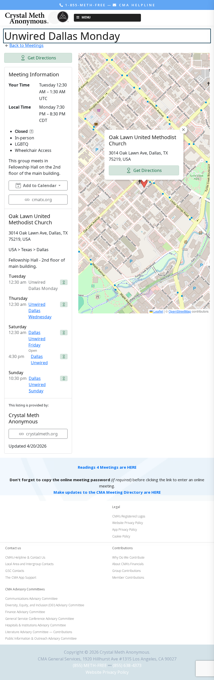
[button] (144, 183)
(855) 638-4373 (127, 665)
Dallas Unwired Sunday (37, 384)
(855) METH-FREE (90, 665)
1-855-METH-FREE (85, 5)
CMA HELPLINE (136, 5)
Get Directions (42, 58)
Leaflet (158, 311)
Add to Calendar (39, 185)
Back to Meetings (26, 45)
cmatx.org (42, 199)
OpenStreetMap (180, 311)
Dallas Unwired (39, 360)
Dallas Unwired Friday (36, 339)
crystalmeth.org (42, 434)
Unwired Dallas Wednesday (39, 310)
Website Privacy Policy (107, 672)
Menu (86, 17)
